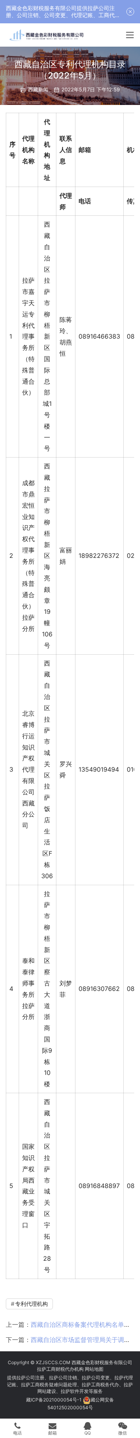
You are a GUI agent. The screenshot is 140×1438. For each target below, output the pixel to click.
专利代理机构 (31, 1303)
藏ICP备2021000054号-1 (54, 1400)
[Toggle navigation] (130, 35)
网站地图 (94, 1369)
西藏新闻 (38, 89)
